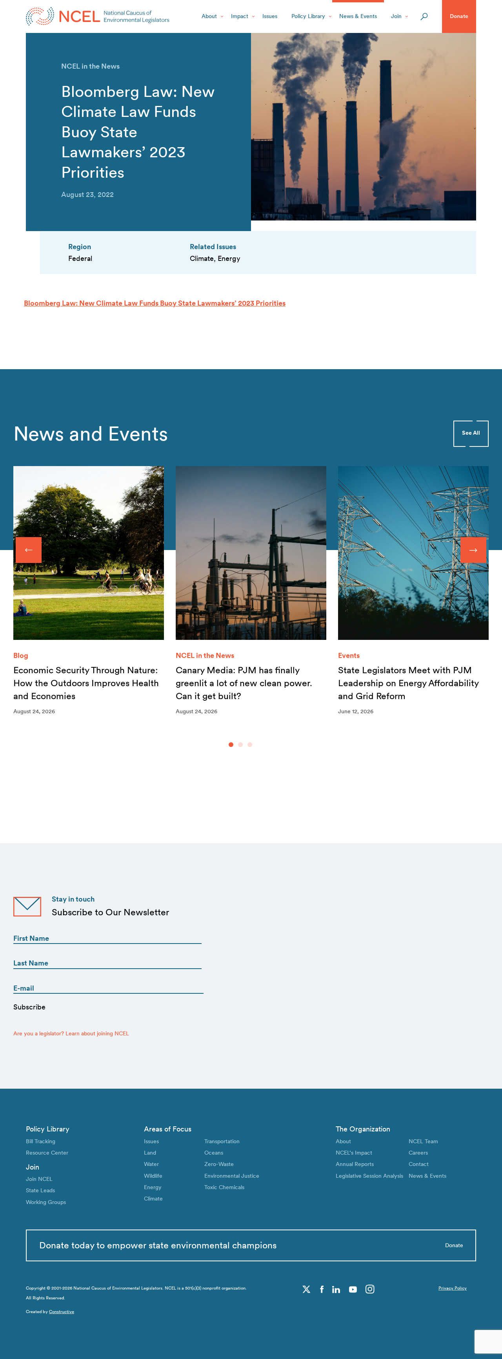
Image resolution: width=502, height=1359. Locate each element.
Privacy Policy (452, 1288)
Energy (153, 1187)
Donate (459, 16)
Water (151, 1164)
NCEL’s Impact (354, 1153)
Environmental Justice (231, 1176)
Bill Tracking (40, 1141)
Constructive (61, 1311)
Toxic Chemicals (224, 1187)
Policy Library (308, 16)
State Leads (40, 1190)
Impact (239, 16)
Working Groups (46, 1202)
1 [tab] (231, 744)
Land (150, 1153)
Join (396, 16)
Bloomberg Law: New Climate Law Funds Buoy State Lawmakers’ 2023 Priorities (155, 303)
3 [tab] (249, 744)
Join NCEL (39, 1179)
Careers (418, 1153)
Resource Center (47, 1153)
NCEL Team (423, 1141)
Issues (269, 16)
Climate (153, 1198)
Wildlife (153, 1176)
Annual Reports (355, 1164)
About (209, 16)
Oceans (213, 1153)
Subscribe (29, 1007)
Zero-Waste (219, 1164)
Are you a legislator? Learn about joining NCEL (71, 1033)
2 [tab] (240, 744)
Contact (419, 1164)
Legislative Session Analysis (369, 1176)
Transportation (222, 1141)
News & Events (358, 16)
